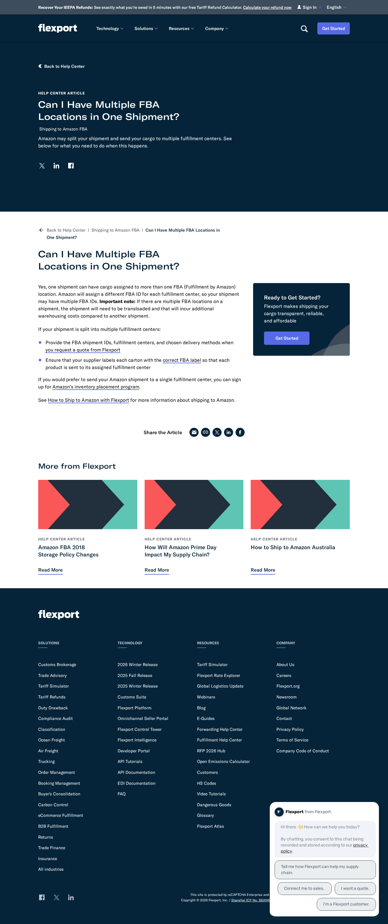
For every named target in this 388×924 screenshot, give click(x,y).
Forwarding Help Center (219, 729)
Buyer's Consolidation (59, 794)
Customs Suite (132, 697)
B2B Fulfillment (53, 826)
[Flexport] (57, 28)
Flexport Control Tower (140, 729)
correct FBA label (182, 360)
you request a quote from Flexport (82, 350)
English (334, 7)
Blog (201, 708)
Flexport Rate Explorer (218, 675)
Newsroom (286, 697)
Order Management (56, 772)
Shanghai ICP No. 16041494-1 (252, 900)
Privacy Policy (290, 729)
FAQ (121, 794)
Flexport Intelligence (137, 740)
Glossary (205, 815)
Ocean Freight (51, 740)
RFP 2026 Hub (211, 751)
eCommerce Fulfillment (60, 815)
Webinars (206, 697)
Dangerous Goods (214, 804)
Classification (51, 729)
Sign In (309, 7)
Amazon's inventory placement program (95, 387)
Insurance (47, 858)
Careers (283, 675)
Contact (284, 718)
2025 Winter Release (138, 686)
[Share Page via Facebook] (240, 432)
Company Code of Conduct (302, 751)
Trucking (46, 761)
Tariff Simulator (53, 686)
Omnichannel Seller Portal (143, 718)
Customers (207, 772)
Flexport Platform (135, 708)
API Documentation (136, 772)
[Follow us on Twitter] (41, 165)
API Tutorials (130, 761)
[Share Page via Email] (194, 432)
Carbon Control (53, 804)
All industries (51, 869)
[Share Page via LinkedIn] (228, 432)
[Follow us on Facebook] (71, 165)
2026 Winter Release (138, 664)
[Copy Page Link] (205, 432)
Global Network (291, 708)
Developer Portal (134, 751)
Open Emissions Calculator (223, 761)
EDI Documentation (137, 783)
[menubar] (193, 28)
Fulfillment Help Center (219, 740)
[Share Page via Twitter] (217, 432)
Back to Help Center (66, 230)
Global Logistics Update (220, 686)
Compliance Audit (55, 718)
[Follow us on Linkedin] (56, 165)
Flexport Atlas (210, 826)
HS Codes (206, 783)
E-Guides (206, 718)
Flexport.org (287, 686)
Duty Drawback (53, 708)
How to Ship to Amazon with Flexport (88, 400)
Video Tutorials (211, 794)
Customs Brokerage (57, 664)
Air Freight (48, 751)
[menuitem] (110, 28)
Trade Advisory (52, 675)
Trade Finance (51, 847)
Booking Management (59, 783)
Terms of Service (292, 740)
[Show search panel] (304, 28)
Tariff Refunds (51, 697)
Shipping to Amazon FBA (63, 129)
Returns (45, 837)
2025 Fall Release (135, 675)
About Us (285, 664)
